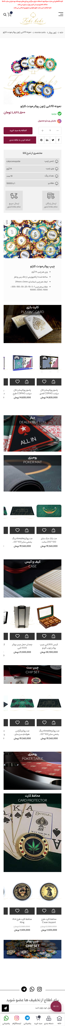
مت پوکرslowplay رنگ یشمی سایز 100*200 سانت (49, 542)
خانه (61, 33)
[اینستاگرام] (17, 1018)
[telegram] (25, 989)
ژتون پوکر (53, 33)
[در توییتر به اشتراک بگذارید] (52, 140)
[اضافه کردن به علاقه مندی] (44, 382)
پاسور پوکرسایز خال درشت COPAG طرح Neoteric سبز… (49, 393)
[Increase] (42, 130)
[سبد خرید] (38, 1018)
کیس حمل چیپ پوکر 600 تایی (22, 646)
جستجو (5, 15)
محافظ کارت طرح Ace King (22, 921)
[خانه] (59, 1018)
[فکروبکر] (32, 18)
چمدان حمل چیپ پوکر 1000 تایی (49, 646)
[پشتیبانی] (27, 1018)
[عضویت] (5, 1008)
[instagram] (40, 989)
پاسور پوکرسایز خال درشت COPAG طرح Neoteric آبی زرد (22, 393)
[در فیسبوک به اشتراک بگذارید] (58, 140)
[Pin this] (41, 140)
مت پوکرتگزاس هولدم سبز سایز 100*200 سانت (22, 542)
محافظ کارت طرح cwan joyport (49, 921)
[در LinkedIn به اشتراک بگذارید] (47, 140)
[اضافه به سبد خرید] (53, 382)
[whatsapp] (32, 989)
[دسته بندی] (49, 1018)
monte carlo (40, 33)
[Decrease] (57, 130)
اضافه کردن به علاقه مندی (19, 140)
